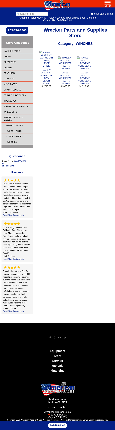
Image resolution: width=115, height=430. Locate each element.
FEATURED (9, 73)
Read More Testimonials (13, 215)
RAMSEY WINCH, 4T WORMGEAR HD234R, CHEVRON (65, 78)
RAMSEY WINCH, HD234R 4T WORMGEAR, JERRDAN (84, 78)
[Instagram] (64, 337)
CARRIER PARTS (12, 51)
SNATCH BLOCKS (12, 90)
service (57, 360)
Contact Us (49, 20)
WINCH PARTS (14, 131)
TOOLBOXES (10, 101)
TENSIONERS (14, 136)
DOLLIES (8, 67)
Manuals (6, 163)
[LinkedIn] (54, 337)
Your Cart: (103, 14)
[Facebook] (50, 337)
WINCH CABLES (15, 125)
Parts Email (9, 166)
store (57, 355)
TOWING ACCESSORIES (16, 106)
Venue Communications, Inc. (95, 420)
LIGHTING (9, 78)
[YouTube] (59, 337)
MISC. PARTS (10, 84)
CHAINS (8, 56)
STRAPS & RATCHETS (15, 95)
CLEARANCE (10, 62)
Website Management (70, 420)
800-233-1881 (20, 161)
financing (57, 370)
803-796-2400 (64, 20)
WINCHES (12, 142)
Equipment (57, 351)
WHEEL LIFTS (10, 112)
